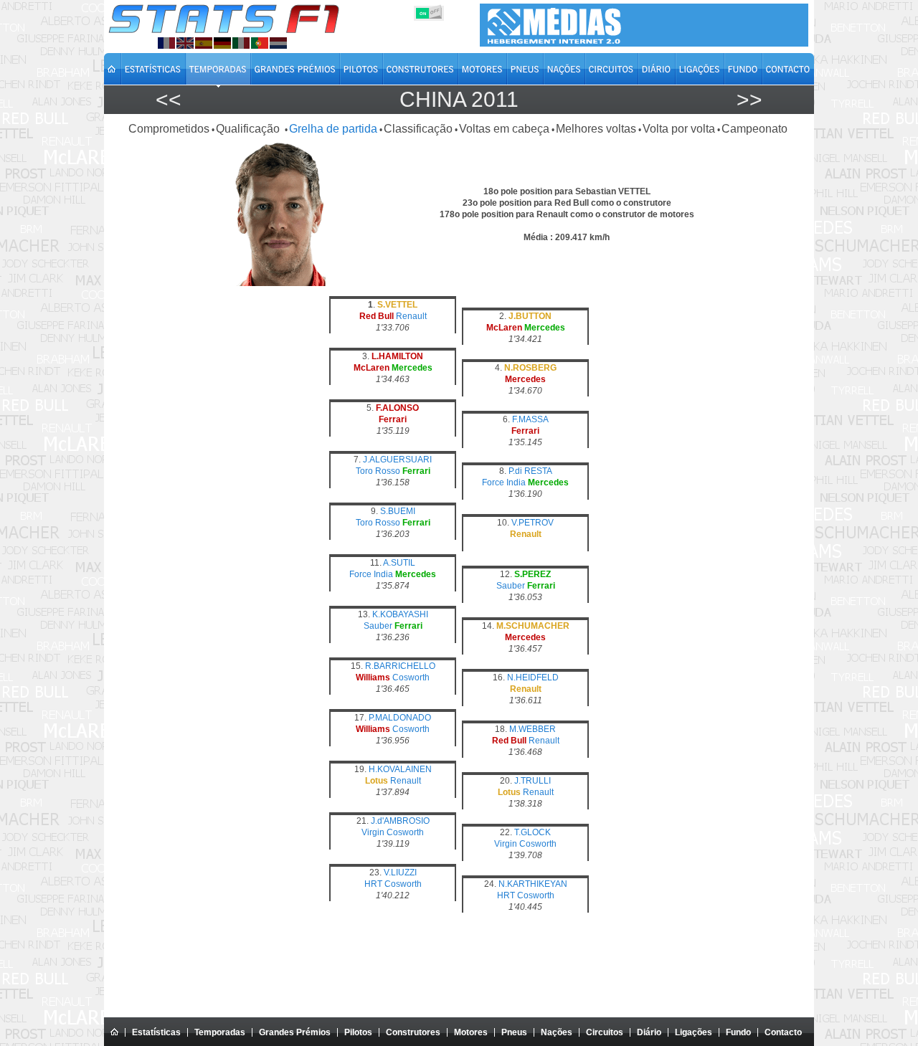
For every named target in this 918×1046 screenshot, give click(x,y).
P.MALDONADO (400, 718)
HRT (373, 884)
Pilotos (358, 1032)
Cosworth (411, 677)
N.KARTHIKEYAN (532, 884)
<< (168, 99)
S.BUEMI (397, 511)
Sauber (510, 586)
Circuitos (604, 1032)
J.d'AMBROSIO (400, 821)
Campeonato (754, 129)
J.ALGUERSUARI (397, 460)
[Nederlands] (278, 43)
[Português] (259, 43)
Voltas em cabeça (504, 129)
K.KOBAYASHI (400, 614)
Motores (471, 1032)
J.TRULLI (532, 781)
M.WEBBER (532, 729)
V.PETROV (532, 523)
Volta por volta (679, 129)
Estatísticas (156, 1032)
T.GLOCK (532, 832)
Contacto (783, 1032)
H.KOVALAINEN (400, 769)
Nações (556, 1032)
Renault (411, 316)
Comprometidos (168, 129)
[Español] (203, 43)
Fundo (738, 1032)
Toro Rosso (378, 471)
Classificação (418, 129)
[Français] (166, 43)
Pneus (514, 1032)
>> (749, 99)
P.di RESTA (530, 471)
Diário (649, 1032)
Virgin (372, 832)
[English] (185, 43)
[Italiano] (241, 43)
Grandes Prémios (295, 1032)
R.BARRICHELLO (400, 666)
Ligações (693, 1032)
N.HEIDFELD (533, 677)
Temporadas (219, 1032)
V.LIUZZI (400, 872)
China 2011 (459, 99)
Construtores (413, 1032)
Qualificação (249, 129)
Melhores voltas (596, 129)
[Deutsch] (222, 43)
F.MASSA (530, 419)
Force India (504, 482)
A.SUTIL (399, 563)
